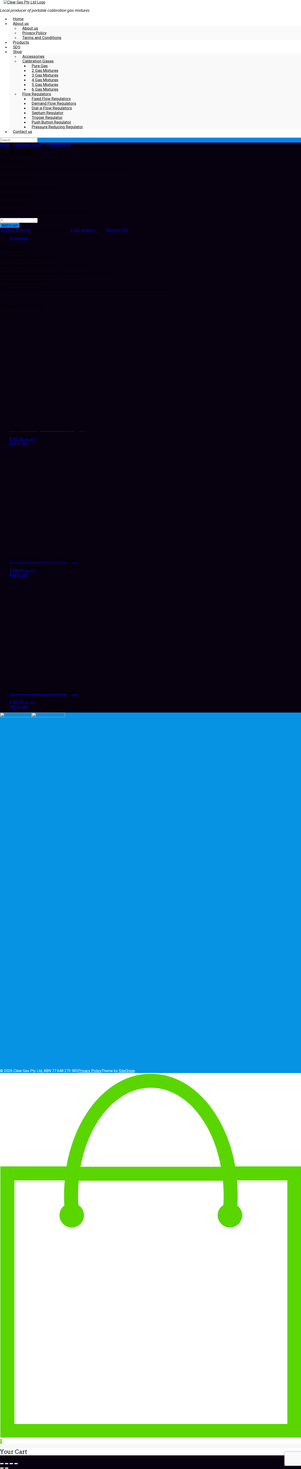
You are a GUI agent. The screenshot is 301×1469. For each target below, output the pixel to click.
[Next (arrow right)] (6, 1468)
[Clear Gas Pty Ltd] (24, 2)
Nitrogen (113, 230)
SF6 (125, 230)
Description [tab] (18, 238)
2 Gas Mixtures (58, 145)
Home (5, 145)
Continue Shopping (15, 230)
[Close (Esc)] (16, 1463)
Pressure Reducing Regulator (57, 126)
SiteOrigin (127, 1071)
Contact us (22, 131)
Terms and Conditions (41, 37)
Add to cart (10, 225)
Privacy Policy (90, 1071)
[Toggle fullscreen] (6, 1463)
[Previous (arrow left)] (2, 1468)
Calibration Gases (27, 145)
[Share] (11, 1463)
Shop (17, 51)
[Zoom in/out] (2, 1463)
